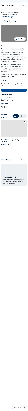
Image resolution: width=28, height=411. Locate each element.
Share (6, 21)
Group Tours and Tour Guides (10, 14)
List (17, 116)
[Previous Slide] (21, 159)
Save (15, 21)
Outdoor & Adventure (14, 12)
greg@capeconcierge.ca (9, 100)
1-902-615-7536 (7, 97)
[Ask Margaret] (24, 407)
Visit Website (19, 90)
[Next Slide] (25, 159)
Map (24, 116)
